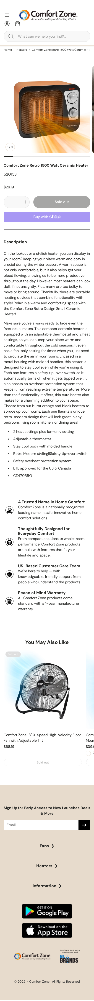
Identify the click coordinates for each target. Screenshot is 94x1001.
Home (8, 50)
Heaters (21, 50)
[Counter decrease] (8, 202)
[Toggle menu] (7, 15)
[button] (47, 36)
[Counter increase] (25, 202)
